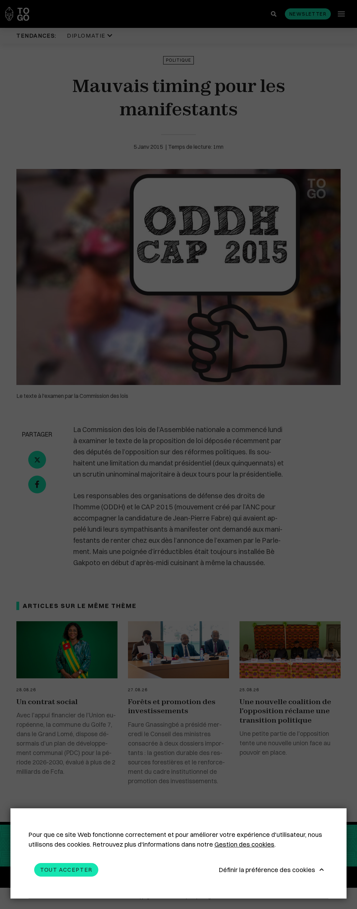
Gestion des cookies (244, 844)
